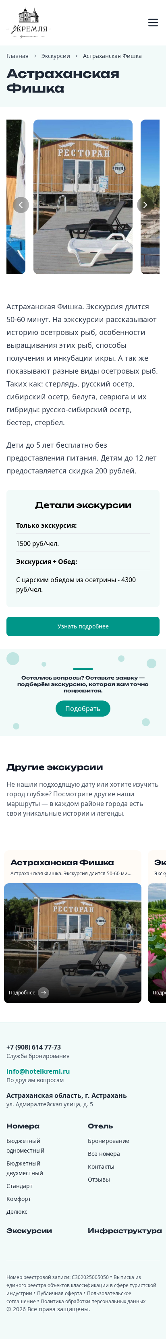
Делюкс (16, 1211)
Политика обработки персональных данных (93, 1301)
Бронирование (108, 1141)
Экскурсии (56, 56)
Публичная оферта (60, 1293)
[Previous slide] (21, 205)
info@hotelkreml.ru (38, 1071)
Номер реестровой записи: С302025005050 (58, 1277)
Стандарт (19, 1186)
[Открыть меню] (153, 22)
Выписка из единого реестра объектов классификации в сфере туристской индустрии (81, 1285)
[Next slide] (145, 205)
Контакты (101, 1166)
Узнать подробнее (83, 626)
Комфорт (18, 1199)
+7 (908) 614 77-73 (33, 1047)
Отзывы (99, 1179)
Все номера (104, 1153)
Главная (17, 56)
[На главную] (28, 22)
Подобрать (83, 708)
